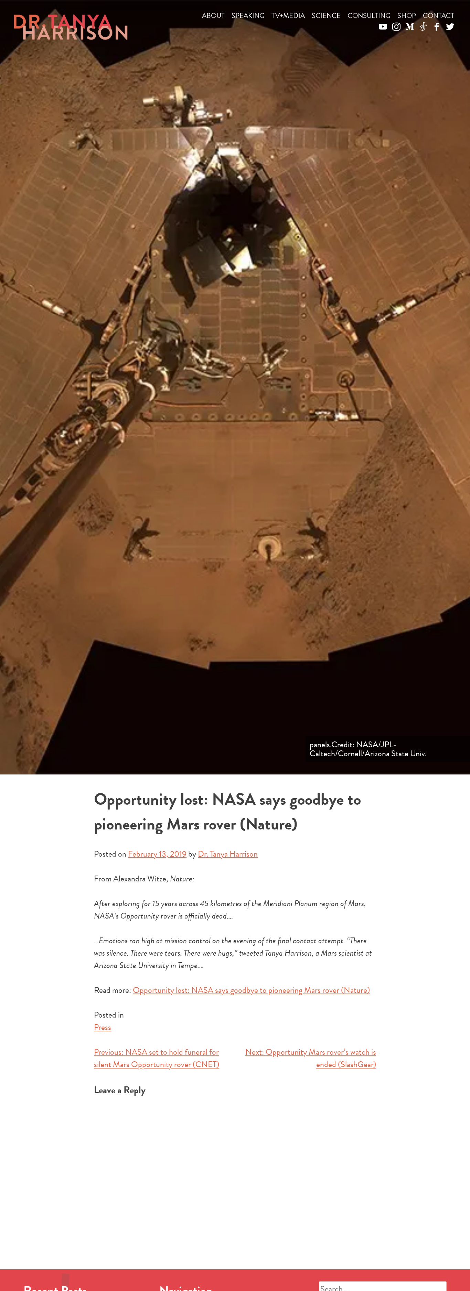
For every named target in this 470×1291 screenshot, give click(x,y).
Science (326, 15)
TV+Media (288, 15)
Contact (438, 15)
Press (102, 1027)
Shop (406, 15)
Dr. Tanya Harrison (228, 854)
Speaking (248, 15)
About (213, 15)
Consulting (369, 15)
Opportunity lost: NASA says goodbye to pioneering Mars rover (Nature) (251, 990)
